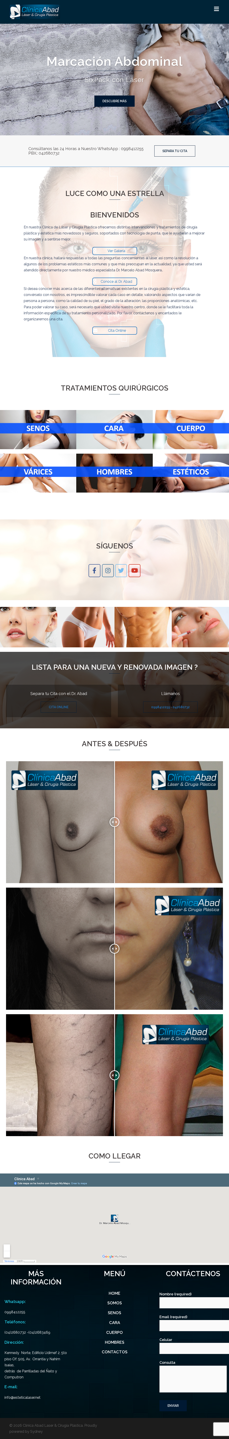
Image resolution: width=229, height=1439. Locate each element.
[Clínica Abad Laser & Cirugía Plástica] (34, 11)
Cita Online (58, 707)
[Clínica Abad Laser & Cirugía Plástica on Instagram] (108, 570)
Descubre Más (114, 101)
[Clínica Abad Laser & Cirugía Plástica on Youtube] (134, 570)
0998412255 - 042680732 (170, 707)
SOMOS (114, 1303)
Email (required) (173, 1317)
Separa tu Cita (174, 151)
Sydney (36, 1431)
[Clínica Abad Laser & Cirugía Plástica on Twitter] (121, 570)
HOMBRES (114, 1342)
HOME (114, 1293)
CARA (114, 1322)
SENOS (114, 1312)
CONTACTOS (114, 1352)
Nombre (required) (175, 1294)
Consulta (167, 1362)
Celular (165, 1340)
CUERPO (114, 1332)
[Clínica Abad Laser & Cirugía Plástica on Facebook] (94, 570)
